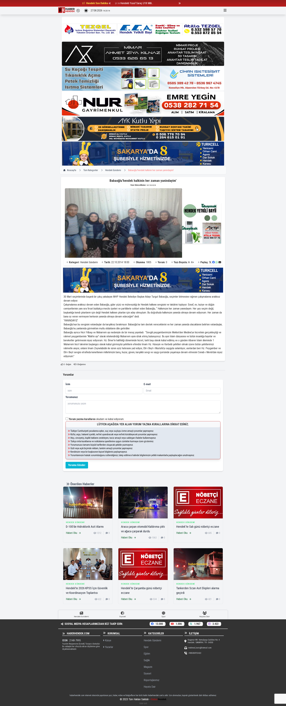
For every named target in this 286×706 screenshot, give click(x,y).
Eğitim (147, 653)
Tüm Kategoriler (90, 170)
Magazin (148, 666)
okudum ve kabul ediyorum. (96, 419)
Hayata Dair (150, 686)
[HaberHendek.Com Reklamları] (143, 29)
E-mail (147, 384)
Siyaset (147, 673)
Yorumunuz (72, 397)
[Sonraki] (179, 3)
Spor (146, 647)
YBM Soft (143, 703)
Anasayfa (71, 170)
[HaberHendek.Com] (66, 10)
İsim (68, 384)
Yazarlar (108, 647)
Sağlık (147, 660)
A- (189, 262)
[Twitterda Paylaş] (210, 262)
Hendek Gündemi (113, 170)
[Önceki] (110, 3)
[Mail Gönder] (219, 262)
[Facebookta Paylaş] (213, 262)
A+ (192, 262)
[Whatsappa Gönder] (216, 262)
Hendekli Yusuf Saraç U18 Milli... (135, 3)
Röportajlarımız (151, 680)
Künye (107, 640)
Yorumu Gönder (76, 465)
